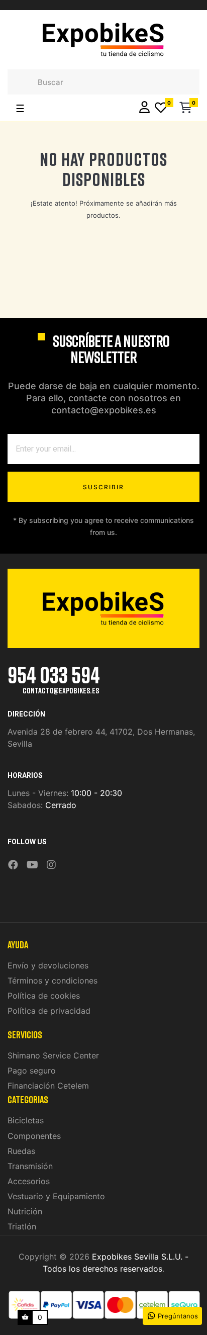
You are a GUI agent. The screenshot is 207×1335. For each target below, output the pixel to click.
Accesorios (29, 1181)
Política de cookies (44, 996)
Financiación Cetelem (48, 1086)
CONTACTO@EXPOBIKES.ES (61, 690)
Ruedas (21, 1151)
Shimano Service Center (53, 1055)
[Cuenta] (144, 108)
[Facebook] (13, 865)
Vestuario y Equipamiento (56, 1196)
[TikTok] (64, 857)
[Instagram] (51, 865)
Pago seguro (32, 1070)
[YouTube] (32, 865)
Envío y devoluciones (48, 965)
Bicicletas (26, 1120)
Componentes (34, 1136)
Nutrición (25, 1211)
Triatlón (22, 1226)
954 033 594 (54, 674)
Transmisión (30, 1166)
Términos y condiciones (52, 980)
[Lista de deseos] (161, 108)
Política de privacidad (49, 1011)
